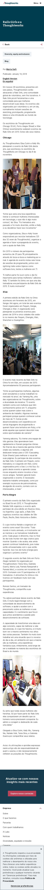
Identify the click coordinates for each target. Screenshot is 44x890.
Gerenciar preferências (22, 886)
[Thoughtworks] (11, 3)
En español (8, 81)
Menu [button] (36, 3)
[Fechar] (41, 849)
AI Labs (6, 832)
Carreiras (6, 845)
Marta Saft (11, 69)
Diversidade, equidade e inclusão (17, 841)
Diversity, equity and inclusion (17, 54)
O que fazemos (9, 818)
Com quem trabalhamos (13, 827)
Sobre (5, 813)
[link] (22, 793)
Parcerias (7, 822)
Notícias (6, 836)
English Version (10, 78)
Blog (6, 61)
